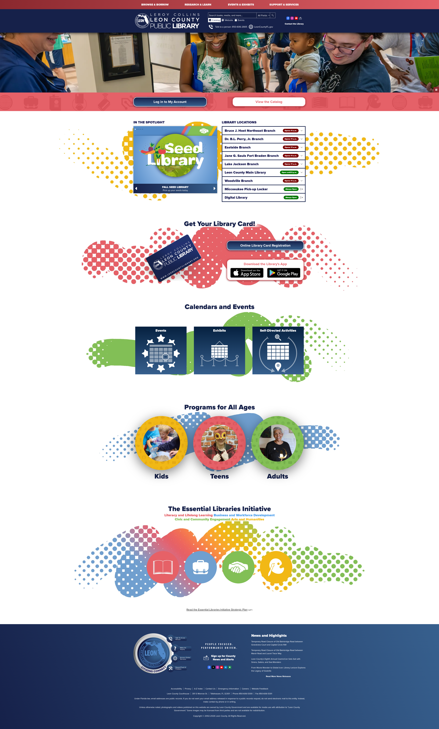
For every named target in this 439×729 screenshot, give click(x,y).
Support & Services (284, 5)
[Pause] (436, 89)
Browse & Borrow (155, 5)
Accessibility (176, 689)
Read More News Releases (278, 676)
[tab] (214, 20)
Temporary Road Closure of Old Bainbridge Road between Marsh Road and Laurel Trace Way (277, 652)
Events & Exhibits (241, 5)
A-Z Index (198, 689)
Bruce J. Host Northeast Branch (261, 130)
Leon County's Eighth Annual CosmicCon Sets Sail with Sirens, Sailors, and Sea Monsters (275, 660)
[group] (161, 350)
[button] (136, 188)
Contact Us (210, 689)
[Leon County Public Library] (167, 21)
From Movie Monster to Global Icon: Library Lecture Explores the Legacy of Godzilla (278, 669)
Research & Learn (198, 5)
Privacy (188, 689)
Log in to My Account (170, 101)
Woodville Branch (261, 180)
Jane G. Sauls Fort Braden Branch (261, 155)
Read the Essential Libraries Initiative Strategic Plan (217, 609)
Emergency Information (228, 689)
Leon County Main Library (261, 172)
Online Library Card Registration (265, 245)
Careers (245, 689)
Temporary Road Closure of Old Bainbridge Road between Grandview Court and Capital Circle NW (277, 643)
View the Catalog (269, 101)
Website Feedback (260, 689)
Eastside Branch (261, 147)
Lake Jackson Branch (261, 164)
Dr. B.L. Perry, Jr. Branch (261, 138)
